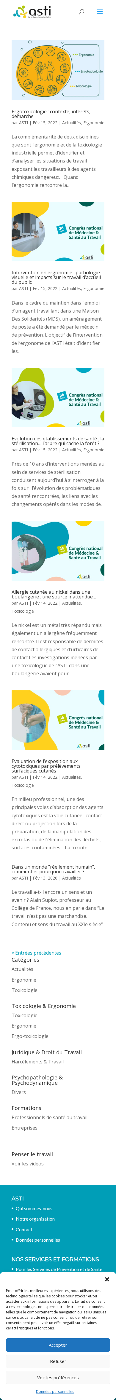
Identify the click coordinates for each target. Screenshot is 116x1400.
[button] (107, 1279)
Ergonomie (93, 122)
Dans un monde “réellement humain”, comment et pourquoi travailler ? (53, 869)
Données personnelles (55, 1391)
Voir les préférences (58, 1377)
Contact (24, 1229)
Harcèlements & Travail (38, 1061)
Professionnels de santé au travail (49, 1117)
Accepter (58, 1345)
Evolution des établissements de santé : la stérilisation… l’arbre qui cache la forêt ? (58, 441)
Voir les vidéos (28, 1163)
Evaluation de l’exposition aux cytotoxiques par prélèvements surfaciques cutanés (46, 766)
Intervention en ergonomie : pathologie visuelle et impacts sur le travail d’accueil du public (56, 277)
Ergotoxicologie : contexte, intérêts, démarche (51, 114)
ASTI (23, 122)
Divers (19, 1092)
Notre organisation (35, 1218)
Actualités (71, 122)
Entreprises (24, 1128)
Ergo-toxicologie (30, 1036)
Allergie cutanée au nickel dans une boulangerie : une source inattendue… (54, 594)
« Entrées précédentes (36, 953)
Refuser (58, 1361)
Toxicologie (23, 611)
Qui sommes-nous (34, 1208)
